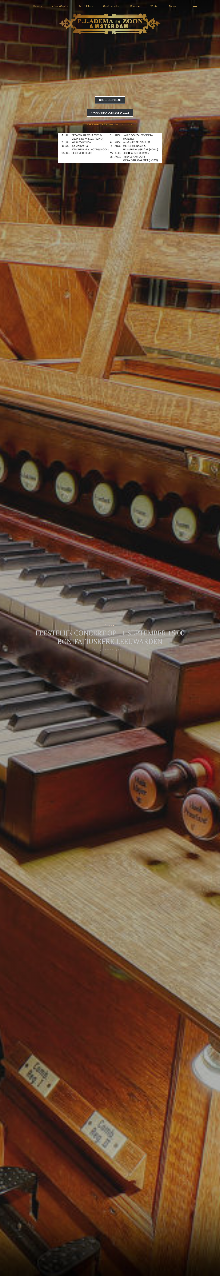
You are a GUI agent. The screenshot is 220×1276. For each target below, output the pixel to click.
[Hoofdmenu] (194, 6)
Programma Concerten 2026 (110, 112)
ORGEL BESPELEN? (110, 99)
